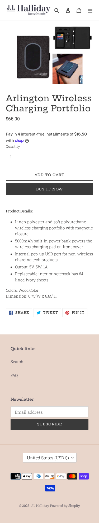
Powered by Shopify (65, 505)
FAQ (14, 375)
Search (17, 361)
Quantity (13, 146)
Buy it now (49, 189)
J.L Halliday (40, 505)
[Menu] (90, 10)
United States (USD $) (48, 457)
